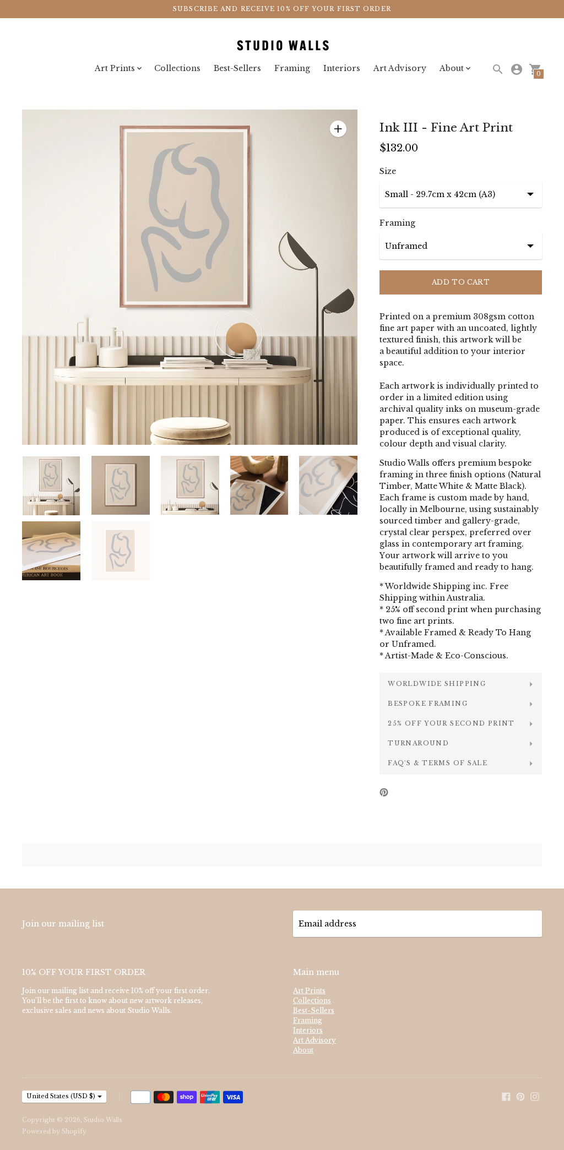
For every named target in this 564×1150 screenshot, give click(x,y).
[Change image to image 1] (51, 486)
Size (387, 171)
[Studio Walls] (282, 46)
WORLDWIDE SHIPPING (437, 684)
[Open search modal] (498, 69)
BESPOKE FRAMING (428, 703)
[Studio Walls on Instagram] (534, 1095)
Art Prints (309, 991)
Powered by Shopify (54, 1131)
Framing (292, 68)
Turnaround (418, 743)
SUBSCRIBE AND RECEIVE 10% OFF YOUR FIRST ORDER (282, 9)
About (303, 1050)
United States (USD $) (60, 1096)
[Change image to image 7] (120, 550)
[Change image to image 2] (120, 485)
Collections (177, 68)
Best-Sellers (237, 68)
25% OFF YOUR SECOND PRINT (451, 723)
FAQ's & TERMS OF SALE (437, 763)
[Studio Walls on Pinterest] (520, 1095)
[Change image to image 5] (328, 485)
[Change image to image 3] (190, 485)
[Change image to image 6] (51, 550)
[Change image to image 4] (259, 485)
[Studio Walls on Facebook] (506, 1095)
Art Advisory (399, 68)
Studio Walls (104, 1120)
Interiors (341, 68)
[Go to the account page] (516, 69)
